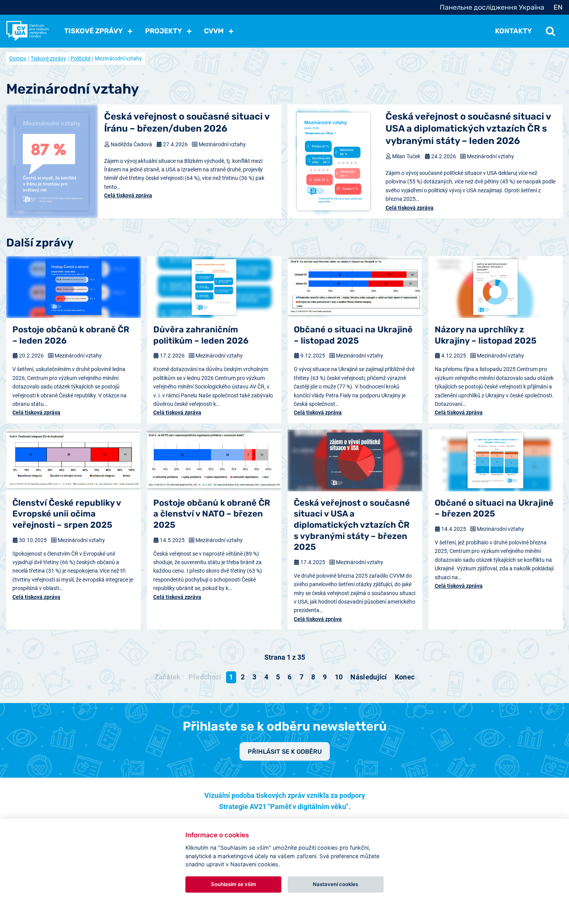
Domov (17, 58)
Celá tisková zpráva (128, 195)
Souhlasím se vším (233, 884)
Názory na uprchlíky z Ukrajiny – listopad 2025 (485, 335)
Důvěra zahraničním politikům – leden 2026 (201, 335)
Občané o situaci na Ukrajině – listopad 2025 (353, 335)
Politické (80, 58)
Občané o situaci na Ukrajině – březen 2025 (494, 508)
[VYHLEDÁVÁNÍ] (550, 31)
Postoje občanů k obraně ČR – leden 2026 (70, 335)
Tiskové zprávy (48, 58)
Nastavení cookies (335, 884)
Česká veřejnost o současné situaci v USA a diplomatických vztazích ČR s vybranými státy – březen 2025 (352, 525)
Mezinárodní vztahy (222, 144)
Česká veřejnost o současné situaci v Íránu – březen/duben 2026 (186, 122)
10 (339, 677)
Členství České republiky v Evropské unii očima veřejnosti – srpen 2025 (66, 514)
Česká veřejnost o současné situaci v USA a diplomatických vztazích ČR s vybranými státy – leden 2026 (468, 128)
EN (558, 7)
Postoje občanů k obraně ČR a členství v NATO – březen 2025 (211, 514)
